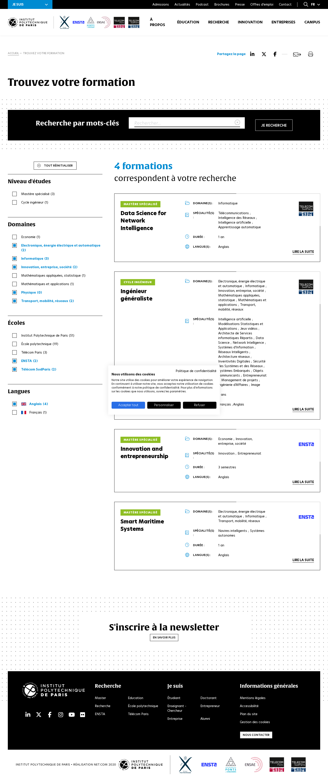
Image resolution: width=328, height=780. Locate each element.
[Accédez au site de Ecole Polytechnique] (186, 764)
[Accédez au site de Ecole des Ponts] (231, 764)
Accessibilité (249, 706)
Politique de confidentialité (196, 371)
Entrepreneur (210, 706)
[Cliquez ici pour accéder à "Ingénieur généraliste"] (306, 287)
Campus (312, 22)
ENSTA (100, 714)
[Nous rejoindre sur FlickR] (82, 715)
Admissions (160, 4)
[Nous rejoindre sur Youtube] (72, 715)
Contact (285, 4)
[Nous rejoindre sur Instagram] (60, 715)
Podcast (202, 4)
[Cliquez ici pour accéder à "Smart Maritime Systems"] (306, 517)
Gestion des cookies (255, 722)
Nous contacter (256, 735)
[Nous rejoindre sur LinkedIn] (27, 715)
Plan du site (248, 714)
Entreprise (175, 718)
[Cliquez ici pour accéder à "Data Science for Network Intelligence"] (306, 209)
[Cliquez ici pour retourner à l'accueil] (27, 22)
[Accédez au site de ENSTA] (209, 764)
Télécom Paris (138, 714)
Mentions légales (253, 698)
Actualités (182, 4)
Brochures (221, 4)
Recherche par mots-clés (77, 123)
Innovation (250, 22)
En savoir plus (164, 637)
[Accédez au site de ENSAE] (254, 764)
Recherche (218, 22)
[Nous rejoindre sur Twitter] (39, 715)
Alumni (205, 718)
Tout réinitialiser (58, 165)
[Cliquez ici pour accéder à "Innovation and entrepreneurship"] (306, 444)
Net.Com (101, 764)
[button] (30, 4)
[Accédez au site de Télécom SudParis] (298, 764)
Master (100, 698)
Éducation (188, 22)
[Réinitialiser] (237, 123)
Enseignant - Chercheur (176, 708)
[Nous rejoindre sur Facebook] (50, 715)
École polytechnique (143, 706)
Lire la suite (303, 251)
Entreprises (283, 22)
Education (135, 698)
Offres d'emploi (261, 4)
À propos (157, 22)
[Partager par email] (297, 54)
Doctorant (208, 698)
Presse (240, 4)
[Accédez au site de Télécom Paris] (277, 764)
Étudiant (174, 698)
